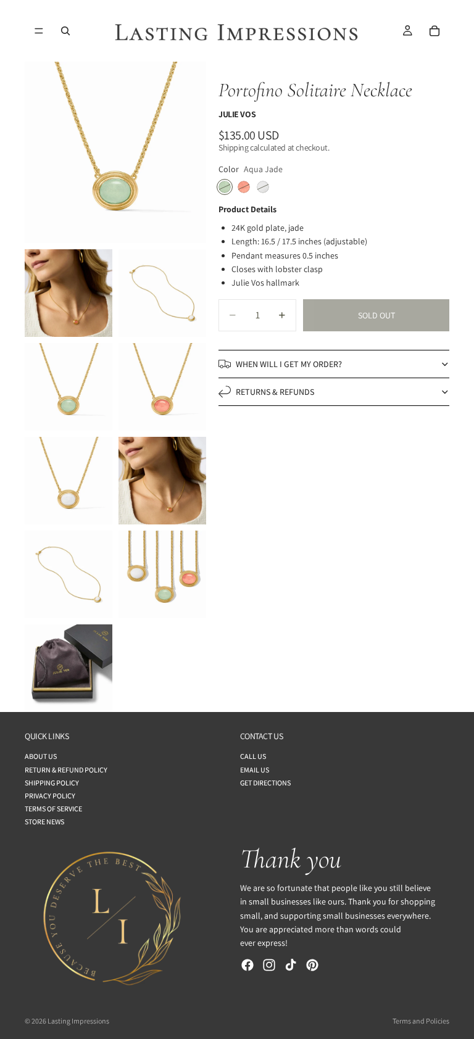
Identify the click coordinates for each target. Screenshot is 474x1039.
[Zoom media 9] (162, 574)
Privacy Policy (50, 795)
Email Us (254, 769)
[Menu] (39, 31)
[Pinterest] (312, 965)
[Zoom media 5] (162, 387)
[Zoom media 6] (68, 480)
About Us (41, 756)
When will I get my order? (289, 364)
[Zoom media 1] (115, 152)
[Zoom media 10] (68, 668)
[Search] (65, 30)
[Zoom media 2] (68, 293)
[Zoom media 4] (68, 387)
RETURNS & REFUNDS (275, 391)
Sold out (376, 315)
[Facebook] (247, 965)
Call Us (253, 756)
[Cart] (434, 30)
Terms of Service (53, 808)
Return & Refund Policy (66, 769)
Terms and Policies (421, 1020)
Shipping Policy (52, 782)
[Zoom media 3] (162, 293)
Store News (44, 821)
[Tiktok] (290, 965)
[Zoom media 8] (68, 574)
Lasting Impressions (78, 1020)
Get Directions (265, 782)
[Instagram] (269, 965)
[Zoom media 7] (162, 480)
